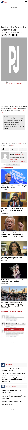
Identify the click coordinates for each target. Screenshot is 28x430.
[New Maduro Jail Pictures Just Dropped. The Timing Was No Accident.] (14, 199)
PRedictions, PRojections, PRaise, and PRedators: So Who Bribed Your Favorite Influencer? (14, 396)
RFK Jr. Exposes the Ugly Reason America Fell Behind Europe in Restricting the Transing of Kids (13, 234)
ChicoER (13, 108)
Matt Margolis (5, 237)
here (19, 143)
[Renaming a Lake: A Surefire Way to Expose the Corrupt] (14, 177)
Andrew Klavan (5, 32)
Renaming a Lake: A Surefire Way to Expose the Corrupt (14, 186)
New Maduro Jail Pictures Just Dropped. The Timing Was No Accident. (12, 210)
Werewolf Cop (13, 159)
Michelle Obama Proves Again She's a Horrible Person (12, 258)
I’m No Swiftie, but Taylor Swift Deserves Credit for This (12, 280)
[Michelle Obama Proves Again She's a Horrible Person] (14, 248)
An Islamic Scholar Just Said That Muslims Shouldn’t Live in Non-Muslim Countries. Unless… (13, 403)
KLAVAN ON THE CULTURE (13, 164)
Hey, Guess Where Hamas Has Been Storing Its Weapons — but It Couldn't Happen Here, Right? (13, 304)
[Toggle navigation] (25, 1)
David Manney (4, 283)
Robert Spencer (5, 307)
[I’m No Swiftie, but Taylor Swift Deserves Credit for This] (14, 271)
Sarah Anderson (5, 213)
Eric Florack (4, 189)
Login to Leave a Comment (14, 329)
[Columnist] (5, 155)
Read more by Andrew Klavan (18, 161)
